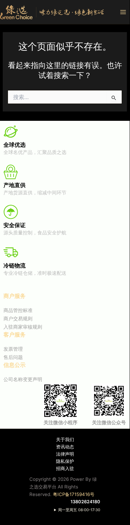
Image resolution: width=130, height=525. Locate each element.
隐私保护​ (65, 461)
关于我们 (65, 439)
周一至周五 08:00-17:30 (79, 509)
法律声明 (65, 454)
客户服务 (14, 334)
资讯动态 (65, 446)
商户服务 (14, 295)
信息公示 (14, 364)
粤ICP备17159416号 (73, 494)
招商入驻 (65, 468)
